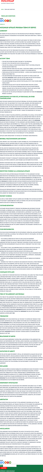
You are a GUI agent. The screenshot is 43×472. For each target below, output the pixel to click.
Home (2, 9)
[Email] (10, 21)
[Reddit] (5, 21)
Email (1, 465)
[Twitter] (3, 21)
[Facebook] (1, 21)
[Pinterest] (8, 21)
